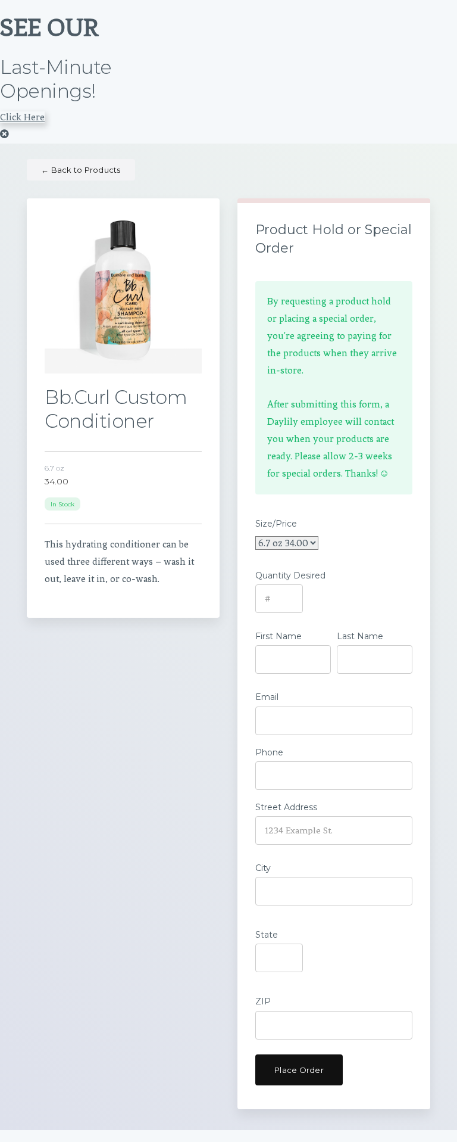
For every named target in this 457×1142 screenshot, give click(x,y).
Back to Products (81, 170)
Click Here (22, 117)
